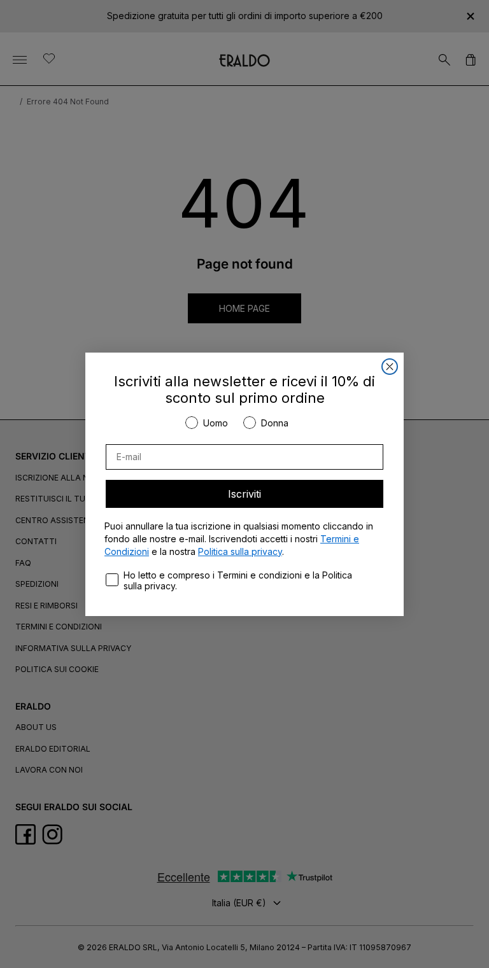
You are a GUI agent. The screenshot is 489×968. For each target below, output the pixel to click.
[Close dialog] (389, 366)
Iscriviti (244, 494)
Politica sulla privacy (240, 551)
